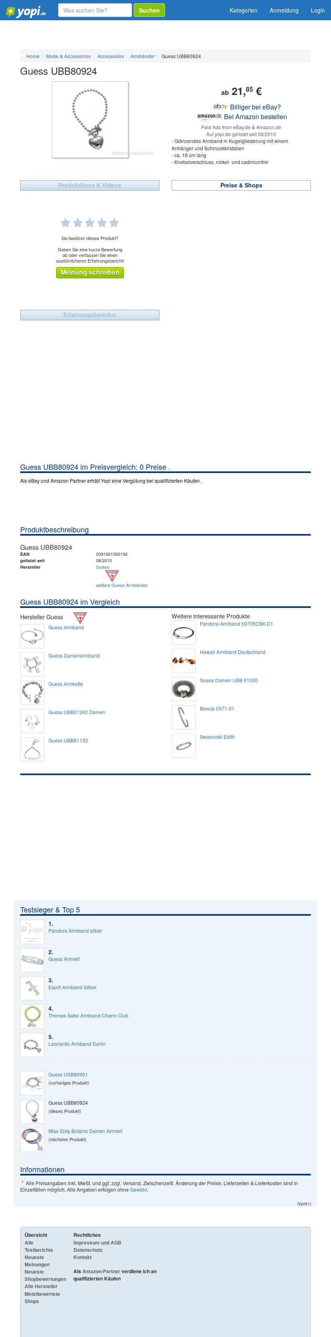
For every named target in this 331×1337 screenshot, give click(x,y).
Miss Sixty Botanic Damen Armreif (85, 1131)
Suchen (149, 10)
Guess (102, 566)
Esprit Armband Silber (72, 987)
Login (318, 10)
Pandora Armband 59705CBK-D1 (236, 623)
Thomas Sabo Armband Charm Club (88, 1015)
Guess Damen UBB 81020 (229, 680)
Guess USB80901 (68, 1074)
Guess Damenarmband (74, 655)
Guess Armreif (64, 959)
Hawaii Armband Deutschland (233, 652)
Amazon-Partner (101, 1271)
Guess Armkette (65, 684)
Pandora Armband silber (75, 930)
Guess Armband (66, 627)
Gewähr (138, 1189)
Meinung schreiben (90, 272)
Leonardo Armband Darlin (77, 1044)
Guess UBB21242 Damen (76, 712)
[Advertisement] (165, 401)
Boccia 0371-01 (217, 708)
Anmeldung (284, 10)
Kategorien (244, 10)
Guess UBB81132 (68, 740)
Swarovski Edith (217, 737)
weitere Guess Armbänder (122, 585)
